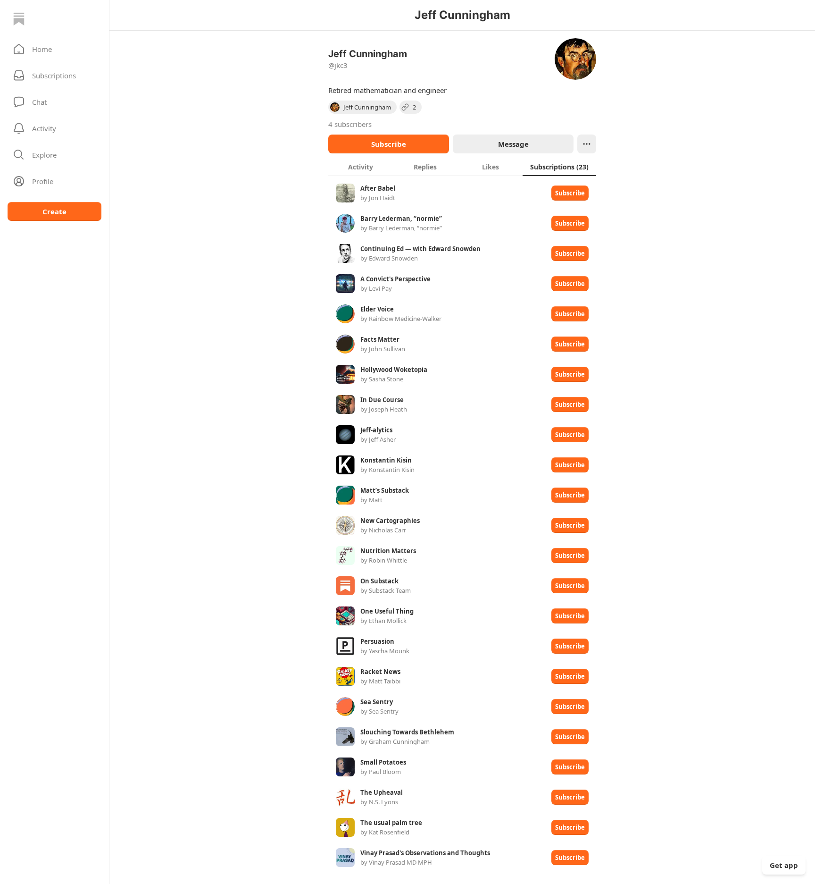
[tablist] (462, 166)
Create (54, 211)
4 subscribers (350, 124)
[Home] (19, 19)
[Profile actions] (586, 144)
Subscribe (388, 144)
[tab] (360, 166)
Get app (784, 865)
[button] (54, 49)
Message (513, 144)
